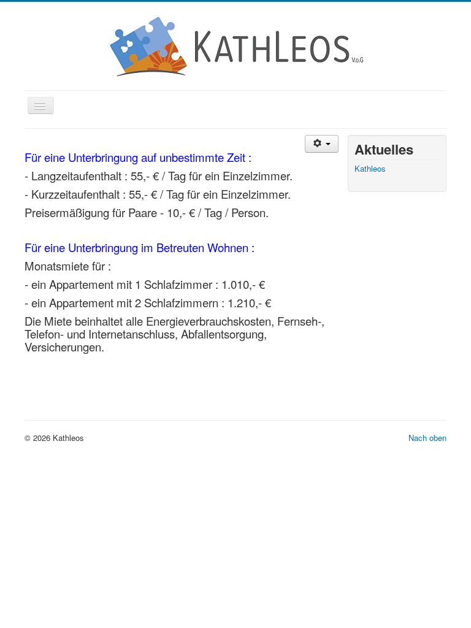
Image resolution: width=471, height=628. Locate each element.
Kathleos (370, 168)
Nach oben (427, 437)
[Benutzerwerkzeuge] (322, 144)
